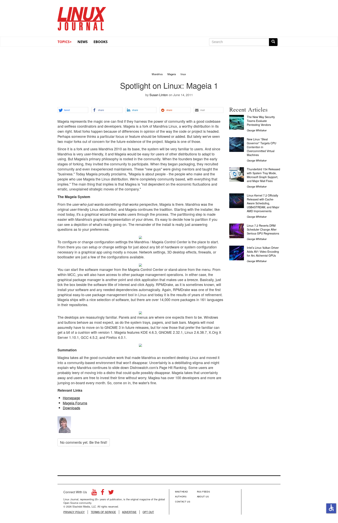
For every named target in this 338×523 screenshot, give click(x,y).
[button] (73, 110)
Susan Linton (158, 95)
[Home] (82, 17)
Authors (181, 496)
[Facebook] (102, 493)
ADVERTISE (129, 512)
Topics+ (65, 41)
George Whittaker (257, 130)
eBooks (100, 41)
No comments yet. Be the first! (83, 442)
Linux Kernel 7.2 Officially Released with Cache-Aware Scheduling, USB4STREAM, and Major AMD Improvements (263, 203)
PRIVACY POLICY (74, 512)
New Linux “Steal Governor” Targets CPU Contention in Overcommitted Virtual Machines (261, 147)
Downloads (71, 407)
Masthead (181, 491)
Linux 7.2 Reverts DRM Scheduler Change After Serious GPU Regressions (263, 229)
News (82, 41)
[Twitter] (111, 493)
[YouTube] (94, 493)
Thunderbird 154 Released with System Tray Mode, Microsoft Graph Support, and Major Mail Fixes (263, 175)
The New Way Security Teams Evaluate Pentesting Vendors (261, 121)
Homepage (71, 397)
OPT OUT (148, 512)
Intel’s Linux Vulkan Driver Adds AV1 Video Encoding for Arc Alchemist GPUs (263, 251)
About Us (203, 496)
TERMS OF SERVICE (103, 512)
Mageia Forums (75, 402)
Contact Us (182, 501)
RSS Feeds (203, 491)
